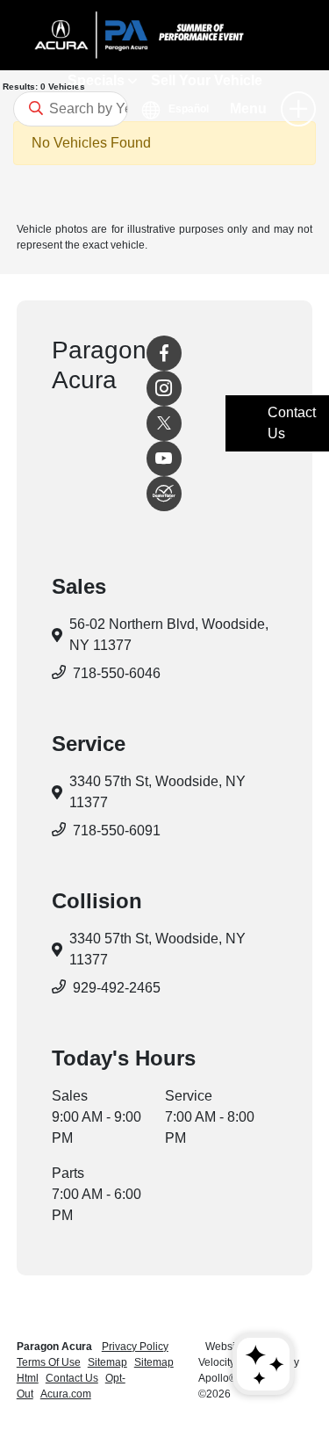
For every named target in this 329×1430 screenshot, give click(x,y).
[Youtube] (164, 458)
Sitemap (107, 1362)
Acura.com (65, 1394)
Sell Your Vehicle (206, 80)
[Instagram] (164, 388)
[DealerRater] (164, 493)
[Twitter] (164, 423)
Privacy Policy (135, 1346)
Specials (98, 80)
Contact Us (72, 1378)
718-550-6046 (117, 673)
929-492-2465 (117, 987)
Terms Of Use (49, 1362)
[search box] (70, 108)
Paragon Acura (56, 1346)
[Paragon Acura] (164, 35)
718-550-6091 (117, 830)
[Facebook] (164, 353)
